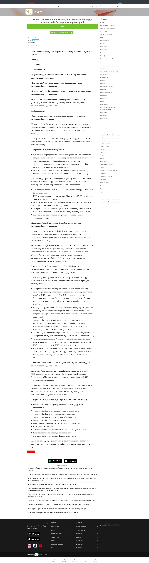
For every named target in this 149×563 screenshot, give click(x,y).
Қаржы (102, 186)
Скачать (63, 26)
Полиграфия (103, 115)
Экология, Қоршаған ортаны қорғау (110, 170)
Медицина (103, 89)
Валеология (103, 49)
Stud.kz (37, 12)
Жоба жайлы (55, 526)
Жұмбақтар (79, 533)
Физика (102, 158)
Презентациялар (81, 6)
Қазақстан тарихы (105, 182)
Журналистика (104, 74)
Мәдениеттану (104, 104)
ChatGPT (53, 530)
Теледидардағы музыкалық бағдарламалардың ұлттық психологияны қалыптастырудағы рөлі (57, 509)
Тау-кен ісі (103, 149)
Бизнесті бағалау (104, 40)
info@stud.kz (108, 525)
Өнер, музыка (104, 198)
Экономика (103, 173)
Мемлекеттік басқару (106, 92)
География (103, 56)
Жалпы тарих (103, 68)
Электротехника (104, 179)
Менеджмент (103, 95)
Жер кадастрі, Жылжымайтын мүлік (109, 71)
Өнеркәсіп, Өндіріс (105, 201)
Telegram (80, 544)
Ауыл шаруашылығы (106, 34)
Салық (102, 122)
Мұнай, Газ (103, 98)
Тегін (52, 547)
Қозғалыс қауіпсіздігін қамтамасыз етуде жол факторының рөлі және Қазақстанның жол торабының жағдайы (62, 474)
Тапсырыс (31, 2)
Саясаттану (103, 125)
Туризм (102, 155)
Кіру (120, 2)
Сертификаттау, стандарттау (107, 131)
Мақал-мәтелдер (81, 526)
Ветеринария (103, 53)
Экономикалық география (107, 176)
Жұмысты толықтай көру (62, 33)
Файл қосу (80, 540)
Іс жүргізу (103, 22)
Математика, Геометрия (106, 86)
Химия (102, 167)
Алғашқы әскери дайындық (107, 28)
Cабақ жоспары (93, 6)
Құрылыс (102, 189)
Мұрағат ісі (103, 101)
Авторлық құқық (56, 533)
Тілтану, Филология (105, 143)
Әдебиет (102, 195)
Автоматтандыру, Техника (107, 25)
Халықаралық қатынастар (107, 164)
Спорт (102, 137)
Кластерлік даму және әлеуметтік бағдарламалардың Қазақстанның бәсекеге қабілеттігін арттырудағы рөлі (61, 501)
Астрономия (103, 31)
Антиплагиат (71, 6)
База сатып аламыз (57, 544)
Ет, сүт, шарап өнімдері (106, 65)
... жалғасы (31, 452)
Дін (101, 62)
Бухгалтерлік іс (104, 46)
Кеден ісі (102, 80)
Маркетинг (103, 83)
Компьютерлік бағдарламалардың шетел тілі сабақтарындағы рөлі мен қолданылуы (54, 513)
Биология (103, 43)
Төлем (53, 540)
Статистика (103, 140)
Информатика (104, 77)
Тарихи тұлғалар (104, 146)
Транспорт (103, 152)
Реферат (37, 38)
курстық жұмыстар (32, 525)
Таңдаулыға (31, 45)
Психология (103, 118)
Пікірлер (78, 537)
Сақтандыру (103, 128)
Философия (103, 161)
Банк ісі (102, 37)
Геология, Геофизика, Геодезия (108, 59)
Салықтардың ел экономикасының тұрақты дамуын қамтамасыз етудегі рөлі (52, 484)
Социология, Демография (107, 134)
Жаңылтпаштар (80, 530)
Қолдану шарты (56, 537)
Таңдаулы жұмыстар (107, 6)
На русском (118, 6)
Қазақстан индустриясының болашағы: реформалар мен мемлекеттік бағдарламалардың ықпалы (58, 505)
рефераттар (44, 523)
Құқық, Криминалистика (106, 192)
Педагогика (103, 112)
